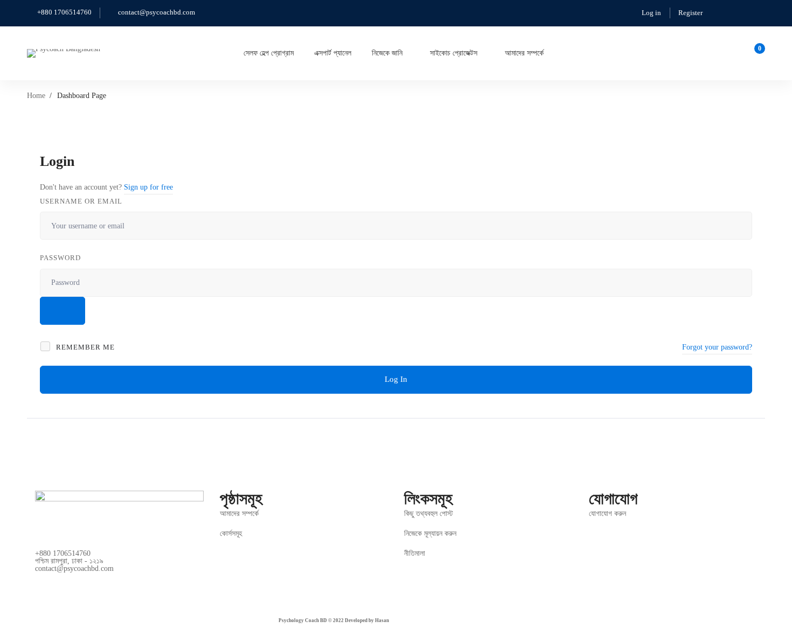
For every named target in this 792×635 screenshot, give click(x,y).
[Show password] (62, 311)
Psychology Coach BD (303, 620)
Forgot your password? (717, 347)
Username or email (81, 201)
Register (690, 13)
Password (60, 258)
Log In (396, 379)
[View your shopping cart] (756, 53)
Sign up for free (148, 187)
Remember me (84, 347)
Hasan (382, 620)
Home (36, 96)
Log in (651, 13)
